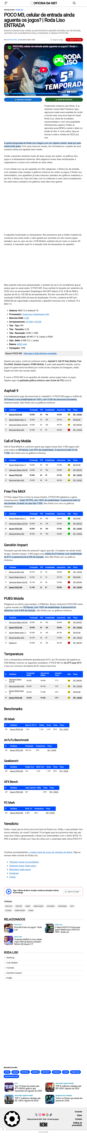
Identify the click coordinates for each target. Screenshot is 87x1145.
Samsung (35, 1072)
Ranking (10, 957)
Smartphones (20, 910)
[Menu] (9, 3)
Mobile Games (38, 906)
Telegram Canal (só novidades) (24, 862)
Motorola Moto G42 (16, 430)
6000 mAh (22, 344)
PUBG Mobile (62, 906)
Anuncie (78, 1111)
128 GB (37, 321)
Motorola (25, 1072)
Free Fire (19, 906)
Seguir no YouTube (75, 40)
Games (27, 906)
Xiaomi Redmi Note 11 (17, 420)
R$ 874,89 (76, 420)
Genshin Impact (14, 973)
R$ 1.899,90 (77, 643)
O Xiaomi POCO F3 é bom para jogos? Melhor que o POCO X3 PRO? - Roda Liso (67, 929)
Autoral (8, 910)
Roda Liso (19, 10)
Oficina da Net (9, 10)
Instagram (14, 873)
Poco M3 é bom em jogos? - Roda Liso (28, 928)
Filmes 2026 (75, 1072)
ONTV (72, 906)
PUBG (9, 978)
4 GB (26, 318)
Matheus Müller (13, 40)
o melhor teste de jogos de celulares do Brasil (50, 852)
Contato (78, 1119)
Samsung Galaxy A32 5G (18, 425)
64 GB (29, 321)
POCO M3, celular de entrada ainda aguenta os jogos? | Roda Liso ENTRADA (39, 20)
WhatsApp (46, 1072)
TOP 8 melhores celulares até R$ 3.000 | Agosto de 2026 (68, 1087)
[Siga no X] (36, 1114)
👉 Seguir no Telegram (23, 100)
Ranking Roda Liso (11, 1076)
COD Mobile (50, 906)
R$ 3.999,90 (77, 425)
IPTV (16, 1083)
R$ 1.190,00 (77, 415)
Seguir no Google (58, 40)
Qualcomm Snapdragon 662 (35, 314)
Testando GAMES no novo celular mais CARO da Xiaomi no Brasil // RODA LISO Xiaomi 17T (28, 941)
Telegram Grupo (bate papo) (22, 865)
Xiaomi (30, 910)
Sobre (79, 1115)
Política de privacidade (77, 1124)
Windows (56, 1072)
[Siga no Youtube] (43, 1114)
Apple (7, 1072)
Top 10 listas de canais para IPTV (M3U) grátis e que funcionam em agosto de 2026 (28, 1088)
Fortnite (10, 967)
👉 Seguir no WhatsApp (64, 100)
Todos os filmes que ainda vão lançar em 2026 (69, 1099)
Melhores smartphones (65, 1083)
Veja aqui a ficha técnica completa (40, 353)
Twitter (12, 877)
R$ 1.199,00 (77, 430)
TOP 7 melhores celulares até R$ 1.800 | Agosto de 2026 (27, 1099)
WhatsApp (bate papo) (20, 869)
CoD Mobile (12, 962)
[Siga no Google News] (47, 1114)
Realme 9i (13, 643)
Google (15, 1072)
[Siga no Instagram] (40, 1114)
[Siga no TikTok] (50, 1114)
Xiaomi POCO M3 (15, 415)
